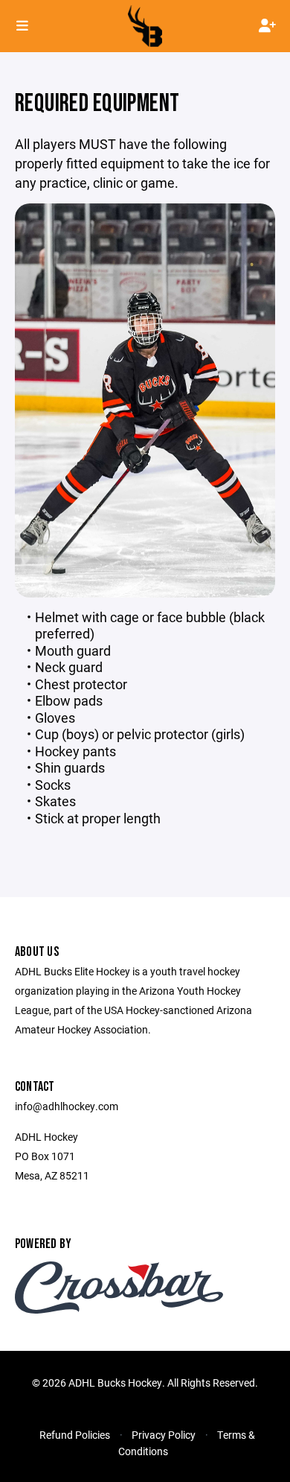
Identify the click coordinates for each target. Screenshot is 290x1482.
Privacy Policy (164, 1435)
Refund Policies (74, 1435)
